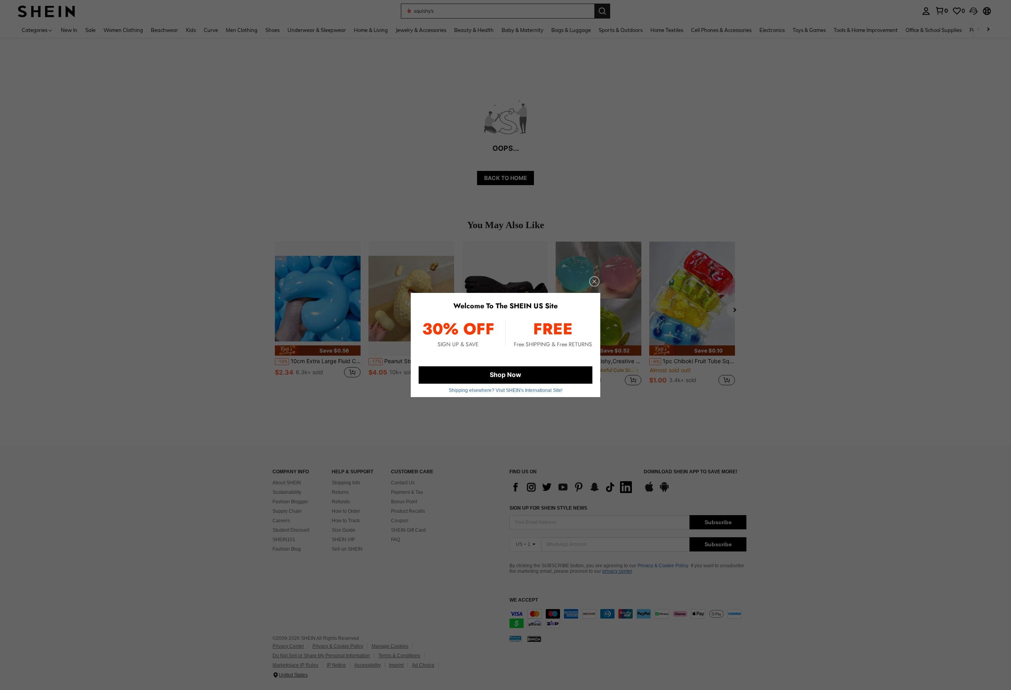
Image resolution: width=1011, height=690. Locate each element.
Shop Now (505, 375)
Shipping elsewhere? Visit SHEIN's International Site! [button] (505, 390)
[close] (594, 281)
